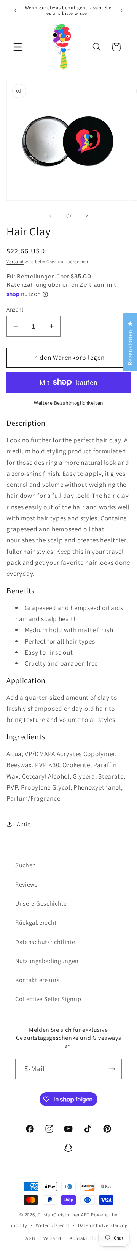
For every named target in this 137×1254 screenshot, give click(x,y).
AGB (30, 1238)
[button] (17, 47)
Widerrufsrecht (52, 1225)
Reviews (26, 884)
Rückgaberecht (36, 923)
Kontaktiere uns (37, 980)
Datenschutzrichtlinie (45, 942)
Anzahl (14, 309)
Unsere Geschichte (41, 904)
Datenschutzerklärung (102, 1225)
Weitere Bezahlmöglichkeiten (68, 402)
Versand (15, 261)
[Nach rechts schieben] (86, 215)
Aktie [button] (24, 824)
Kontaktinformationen (95, 1238)
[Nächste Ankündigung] (122, 10)
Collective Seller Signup (48, 999)
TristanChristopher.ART (64, 1214)
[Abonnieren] (111, 1069)
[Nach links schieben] (50, 215)
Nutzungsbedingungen (47, 961)
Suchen (25, 865)
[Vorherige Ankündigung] (14, 10)
